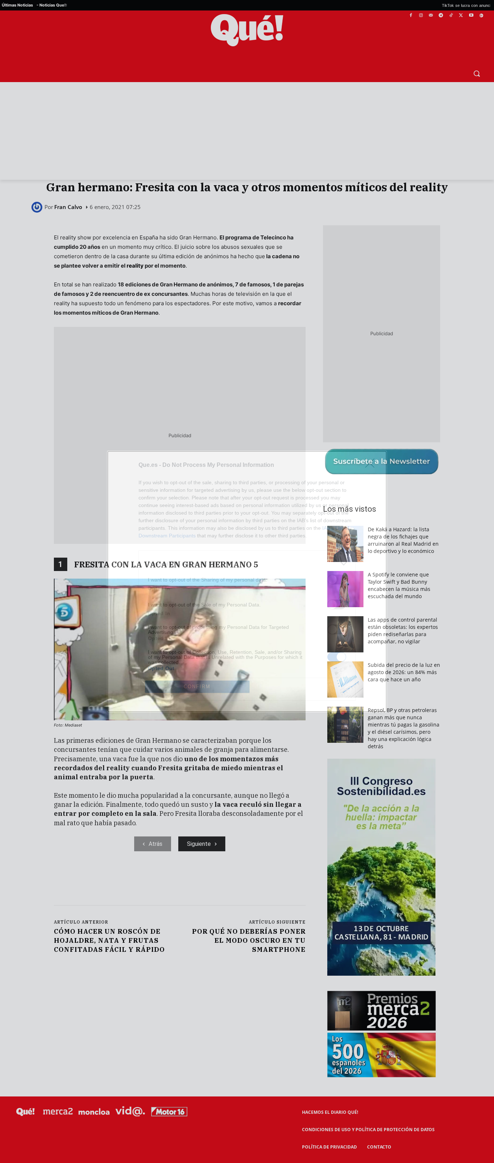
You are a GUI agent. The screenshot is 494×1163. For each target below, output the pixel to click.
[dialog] (247, 581)
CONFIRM (197, 686)
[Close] (372, 465)
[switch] (336, 579)
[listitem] (247, 563)
